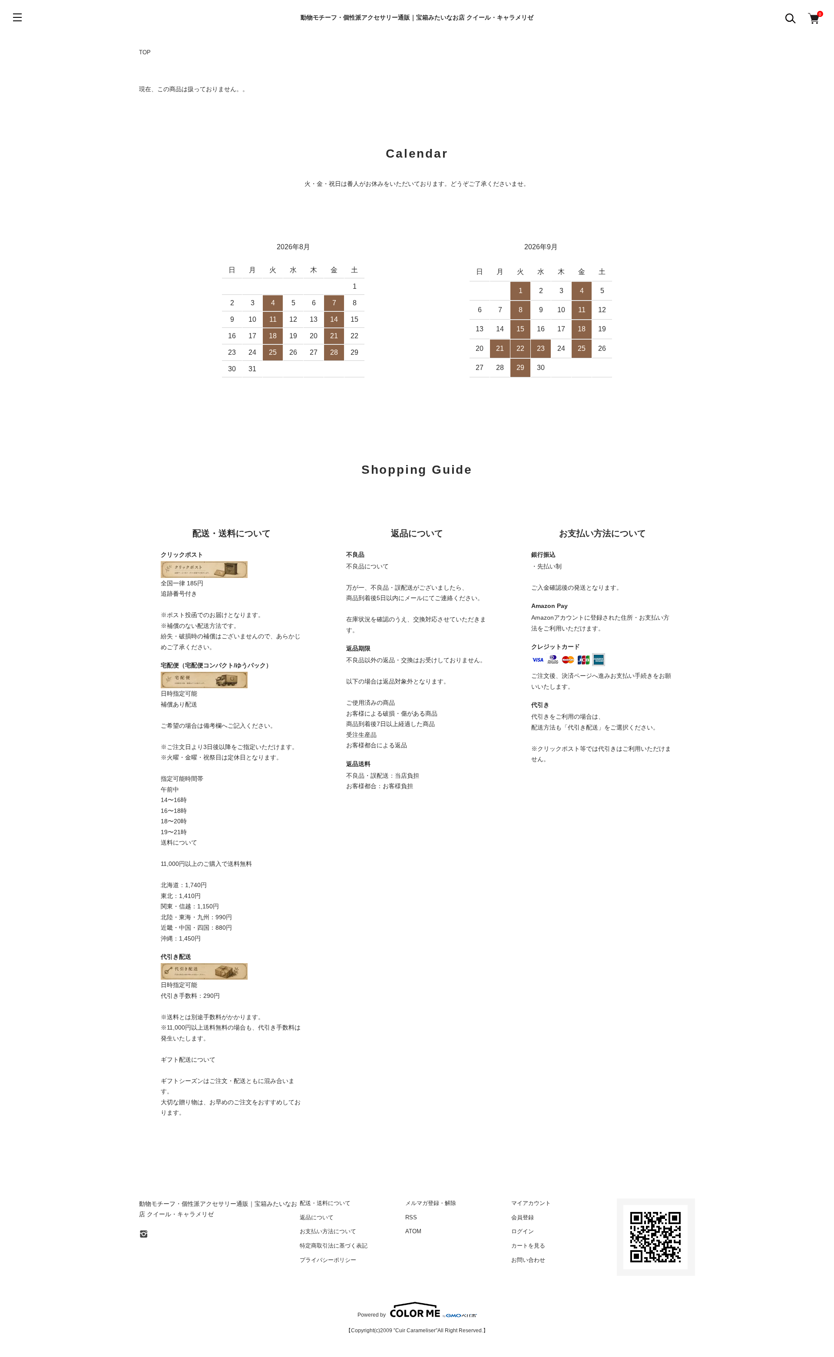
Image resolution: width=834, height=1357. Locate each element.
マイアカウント (531, 1203)
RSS (411, 1217)
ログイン (522, 1231)
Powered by (371, 1314)
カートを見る (528, 1245)
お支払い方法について (328, 1231)
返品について (317, 1217)
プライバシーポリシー (328, 1260)
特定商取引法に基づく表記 (333, 1245)
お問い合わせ (528, 1260)
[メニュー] (17, 17)
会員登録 (522, 1217)
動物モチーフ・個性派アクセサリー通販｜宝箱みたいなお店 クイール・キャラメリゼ (417, 17)
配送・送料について (325, 1203)
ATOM (413, 1231)
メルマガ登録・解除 (430, 1203)
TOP (145, 52)
